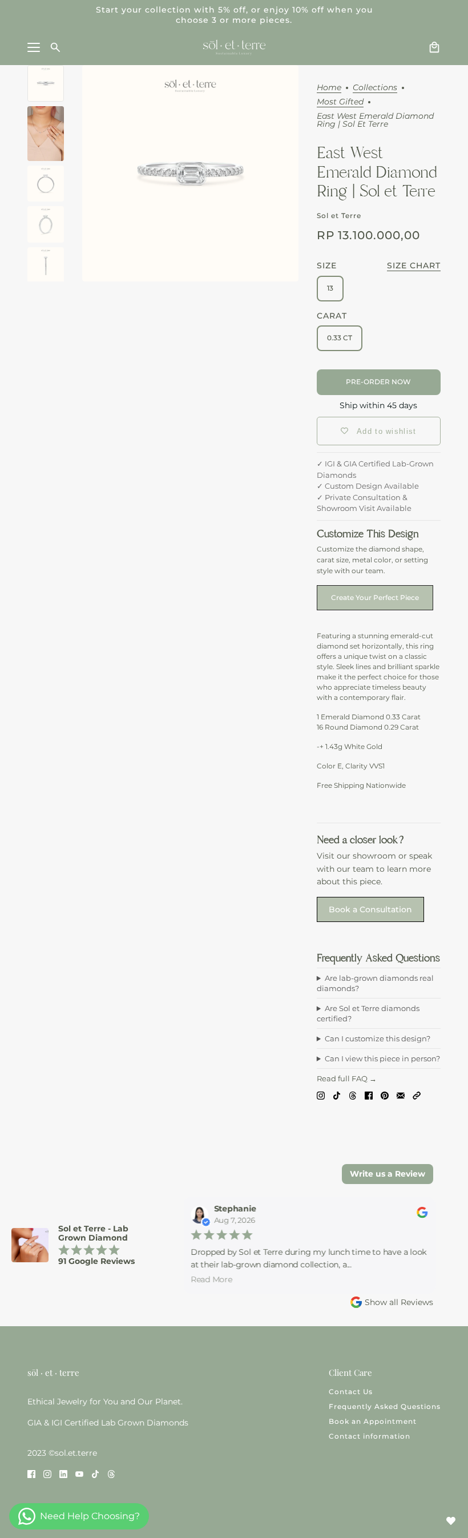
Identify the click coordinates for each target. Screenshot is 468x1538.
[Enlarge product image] (190, 173)
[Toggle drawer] (33, 47)
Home (329, 87)
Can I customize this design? (377, 1038)
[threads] (111, 1473)
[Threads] (352, 1095)
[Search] (55, 47)
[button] (416, 1095)
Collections (375, 87)
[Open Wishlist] (450, 1520)
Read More (207, 1279)
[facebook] (31, 1473)
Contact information (369, 1436)
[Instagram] (320, 1095)
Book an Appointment (373, 1421)
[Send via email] (400, 1095)
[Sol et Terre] (234, 47)
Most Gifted (340, 102)
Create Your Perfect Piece (375, 597)
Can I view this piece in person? (382, 1058)
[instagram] (47, 1473)
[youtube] (79, 1473)
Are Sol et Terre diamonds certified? (368, 1013)
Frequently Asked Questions (385, 1406)
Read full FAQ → (347, 1078)
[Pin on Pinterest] (384, 1095)
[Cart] (434, 47)
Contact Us (351, 1391)
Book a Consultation (370, 909)
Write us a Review (387, 1174)
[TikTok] (336, 1095)
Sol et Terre (339, 215)
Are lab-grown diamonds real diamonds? (375, 983)
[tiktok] (95, 1473)
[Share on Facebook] (368, 1095)
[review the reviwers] (418, 1215)
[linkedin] (63, 1473)
